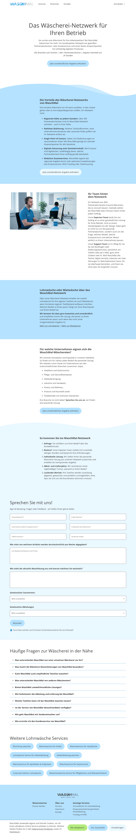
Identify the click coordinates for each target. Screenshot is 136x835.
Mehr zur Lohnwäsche (49, 326)
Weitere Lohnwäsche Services (39, 738)
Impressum (15, 832)
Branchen (54, 4)
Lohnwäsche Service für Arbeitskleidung (30, 755)
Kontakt (67, 4)
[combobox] (97, 526)
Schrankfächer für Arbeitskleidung (86, 806)
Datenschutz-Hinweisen (42, 829)
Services (42, 4)
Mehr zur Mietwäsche (71, 326)
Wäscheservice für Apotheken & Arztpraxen (32, 764)
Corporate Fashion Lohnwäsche (27, 773)
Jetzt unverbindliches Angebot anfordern (68, 63)
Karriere (58, 806)
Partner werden (38, 806)
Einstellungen (117, 827)
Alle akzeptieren (77, 827)
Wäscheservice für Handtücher (83, 746)
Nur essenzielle (98, 827)
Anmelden (118, 4)
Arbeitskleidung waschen (68, 755)
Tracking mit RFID (80, 814)
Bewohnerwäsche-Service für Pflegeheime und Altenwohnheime (78, 773)
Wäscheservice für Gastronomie (74, 764)
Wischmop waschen (22, 746)
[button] (68, 660)
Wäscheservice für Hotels (50, 746)
